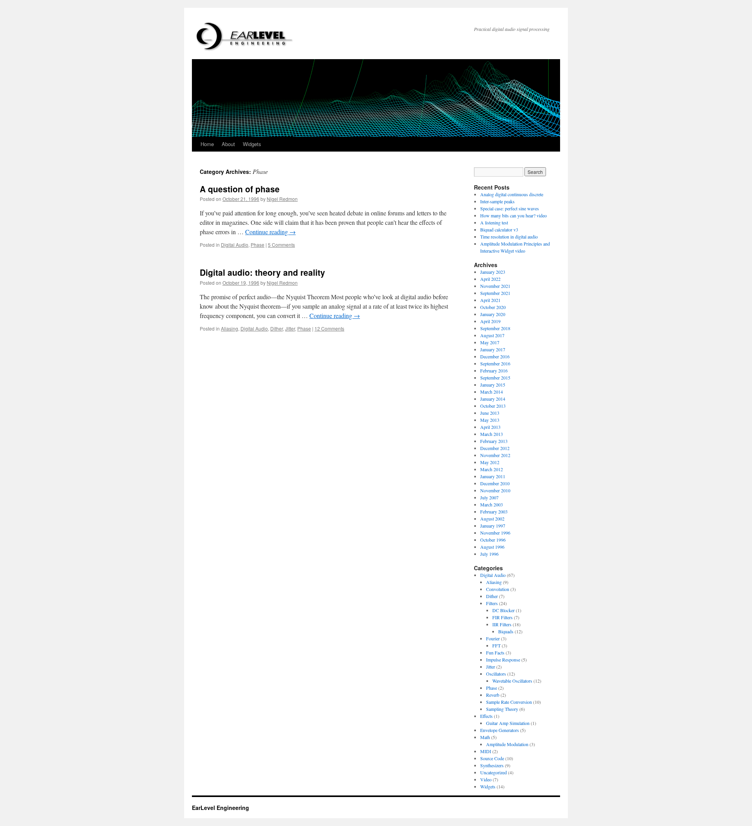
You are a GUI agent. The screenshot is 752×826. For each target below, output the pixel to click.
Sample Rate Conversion (509, 702)
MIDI (485, 751)
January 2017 (492, 349)
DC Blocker (503, 610)
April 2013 (490, 427)
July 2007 (489, 497)
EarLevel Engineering (220, 808)
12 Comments (329, 328)
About (228, 144)
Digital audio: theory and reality (262, 272)
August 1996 (492, 547)
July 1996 (489, 554)
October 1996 (493, 540)
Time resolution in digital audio (509, 236)
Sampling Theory (502, 709)
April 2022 (490, 279)
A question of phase (240, 189)
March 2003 (491, 504)
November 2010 (495, 490)
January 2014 (492, 399)
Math (485, 737)
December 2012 (495, 448)
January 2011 (492, 476)
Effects (486, 716)
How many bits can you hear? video (513, 215)
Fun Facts (495, 652)
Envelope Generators (499, 730)
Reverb (492, 695)
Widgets (252, 144)
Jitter (290, 328)
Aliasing (229, 328)
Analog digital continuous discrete (511, 194)
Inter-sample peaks (497, 201)
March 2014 (491, 392)
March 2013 (491, 434)
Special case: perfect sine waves (509, 208)
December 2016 (495, 356)
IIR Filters (502, 624)
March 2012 (491, 469)
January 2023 (492, 272)
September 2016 (495, 363)
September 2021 (495, 293)
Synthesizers (492, 765)
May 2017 (489, 342)
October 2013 (493, 406)
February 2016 (494, 370)
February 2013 (494, 441)
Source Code (492, 758)
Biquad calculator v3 (499, 229)
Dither (276, 328)
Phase (257, 244)
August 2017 (492, 335)
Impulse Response (503, 659)
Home (207, 144)
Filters (492, 603)
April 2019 (490, 321)
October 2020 (493, 307)
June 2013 (489, 413)
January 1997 (492, 525)
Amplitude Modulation (507, 744)
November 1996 (495, 533)
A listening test (494, 222)
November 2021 (495, 286)
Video (486, 779)
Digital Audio (234, 244)
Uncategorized (493, 772)
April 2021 (490, 300)
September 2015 (495, 377)
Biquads (505, 631)
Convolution (497, 589)
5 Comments (281, 244)
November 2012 (495, 455)
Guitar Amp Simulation (508, 723)
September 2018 (495, 328)
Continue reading (270, 232)
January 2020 (492, 314)
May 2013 (489, 420)
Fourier (493, 638)
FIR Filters (502, 617)
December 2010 (495, 483)
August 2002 (492, 518)
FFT (496, 645)
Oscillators (496, 674)
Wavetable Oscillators (512, 681)
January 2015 (492, 384)
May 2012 (489, 462)
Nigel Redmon (282, 198)
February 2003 (494, 511)
